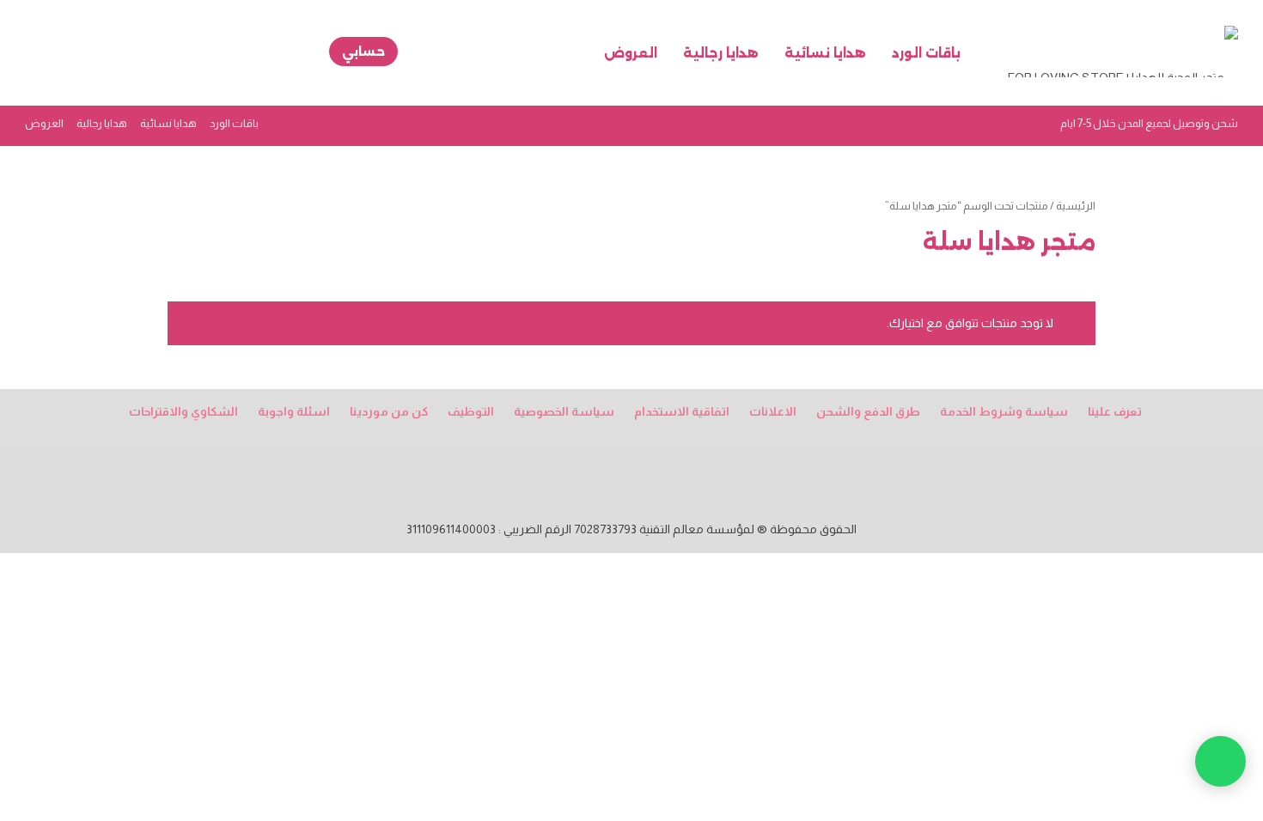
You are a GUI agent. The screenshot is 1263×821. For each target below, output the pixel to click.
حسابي (363, 51)
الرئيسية (1075, 205)
